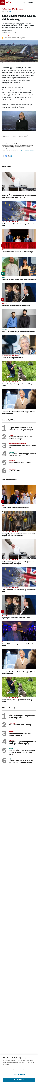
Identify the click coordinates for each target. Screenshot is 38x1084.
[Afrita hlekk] (3, 12)
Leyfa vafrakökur (19, 1079)
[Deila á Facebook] (5, 12)
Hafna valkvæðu (19, 1075)
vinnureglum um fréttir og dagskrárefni (26, 150)
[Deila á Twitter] (7, 12)
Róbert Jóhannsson (7, 30)
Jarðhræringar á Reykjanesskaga (13, 9)
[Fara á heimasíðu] (7, 2)
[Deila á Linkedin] (10, 12)
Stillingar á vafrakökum (19, 1070)
